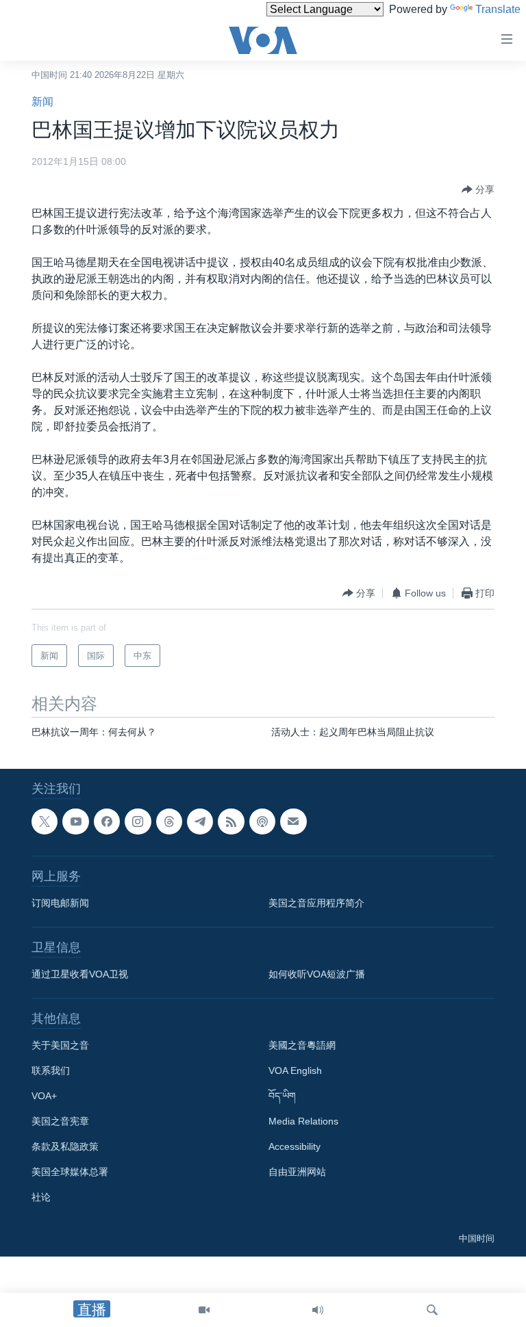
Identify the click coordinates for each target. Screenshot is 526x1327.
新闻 (42, 101)
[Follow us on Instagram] (138, 822)
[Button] (478, 189)
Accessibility (294, 1147)
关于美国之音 (60, 1045)
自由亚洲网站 (297, 1172)
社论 (41, 1197)
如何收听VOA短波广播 (316, 974)
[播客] (262, 822)
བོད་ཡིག (282, 1096)
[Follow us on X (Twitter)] (45, 822)
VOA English (295, 1071)
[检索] (432, 1310)
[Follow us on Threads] (169, 822)
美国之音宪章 (60, 1121)
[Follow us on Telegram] (200, 822)
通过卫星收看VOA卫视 (80, 974)
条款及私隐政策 (65, 1147)
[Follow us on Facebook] (107, 822)
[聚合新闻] (231, 822)
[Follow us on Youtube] (75, 822)
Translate (498, 9)
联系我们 (51, 1071)
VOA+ (44, 1096)
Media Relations (303, 1121)
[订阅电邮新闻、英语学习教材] (293, 822)
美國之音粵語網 (302, 1045)
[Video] (204, 1310)
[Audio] (317, 1310)
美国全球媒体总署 (70, 1172)
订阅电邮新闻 (60, 903)
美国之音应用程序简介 (316, 903)
